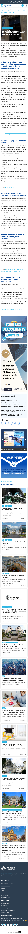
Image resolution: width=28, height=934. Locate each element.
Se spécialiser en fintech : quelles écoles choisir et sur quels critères (12, 399)
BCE (3, 505)
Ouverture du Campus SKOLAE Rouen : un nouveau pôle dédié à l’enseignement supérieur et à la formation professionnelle (14, 848)
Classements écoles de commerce (15, 809)
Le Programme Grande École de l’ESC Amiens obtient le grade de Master (13, 411)
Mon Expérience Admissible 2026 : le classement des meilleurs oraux (11, 415)
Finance (3, 708)
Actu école (4, 607)
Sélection (10, 505)
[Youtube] (18, 2)
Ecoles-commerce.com (6, 873)
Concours (10, 607)
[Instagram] (15, 2)
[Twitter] (9, 2)
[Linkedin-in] (12, 2)
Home (2, 9)
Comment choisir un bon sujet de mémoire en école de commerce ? (13, 407)
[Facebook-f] (7, 2)
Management (10, 28)
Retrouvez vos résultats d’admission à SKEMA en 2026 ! (13, 542)
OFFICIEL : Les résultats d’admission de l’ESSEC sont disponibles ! (14, 645)
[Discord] (21, 2)
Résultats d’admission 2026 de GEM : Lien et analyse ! (13, 508)
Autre (3, 676)
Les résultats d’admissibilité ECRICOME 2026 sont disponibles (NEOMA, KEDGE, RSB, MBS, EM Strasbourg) (14, 611)
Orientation (4, 742)
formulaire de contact (20, 920)
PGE (6, 505)
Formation (7, 9)
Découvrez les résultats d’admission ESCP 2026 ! (13, 576)
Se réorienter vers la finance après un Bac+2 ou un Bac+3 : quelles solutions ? (13, 403)
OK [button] (20, 932)
